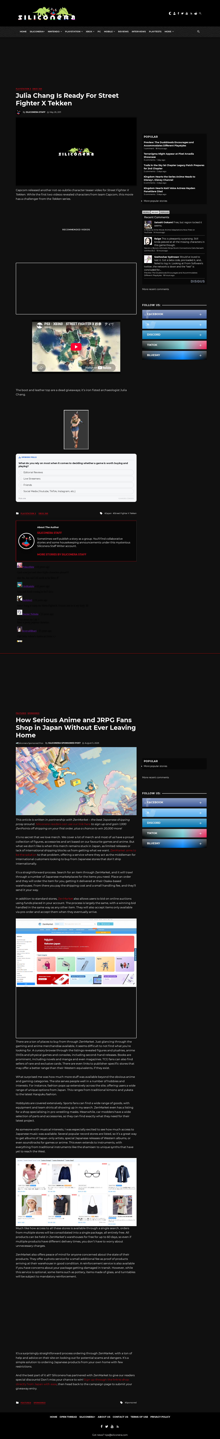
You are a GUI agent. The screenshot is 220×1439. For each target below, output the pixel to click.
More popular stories (155, 200)
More (168, 31)
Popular (164, 212)
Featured (21, 713)
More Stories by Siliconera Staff (61, 554)
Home (23, 31)
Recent (155, 212)
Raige (157, 238)
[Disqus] (76, 601)
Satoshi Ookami (163, 222)
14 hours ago (159, 232)
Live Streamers (32, 478)
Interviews (139, 31)
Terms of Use (139, 1416)
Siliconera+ (37, 31)
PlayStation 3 (23, 89)
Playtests (155, 31)
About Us (104, 1416)
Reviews (123, 31)
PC (99, 31)
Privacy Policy (160, 1416)
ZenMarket (65, 898)
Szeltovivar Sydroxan (166, 256)
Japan (109, 513)
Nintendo (54, 31)
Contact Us (120, 1416)
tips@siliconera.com (116, 1435)
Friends (28, 485)
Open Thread (68, 1416)
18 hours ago (169, 275)
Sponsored (33, 713)
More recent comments (155, 289)
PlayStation (72, 31)
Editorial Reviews (33, 472)
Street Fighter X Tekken (125, 513)
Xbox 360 (37, 89)
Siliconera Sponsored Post (64, 743)
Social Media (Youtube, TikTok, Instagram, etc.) (50, 491)
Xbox (89, 31)
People (146, 212)
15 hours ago (162, 251)
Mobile (108, 31)
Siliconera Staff (35, 112)
